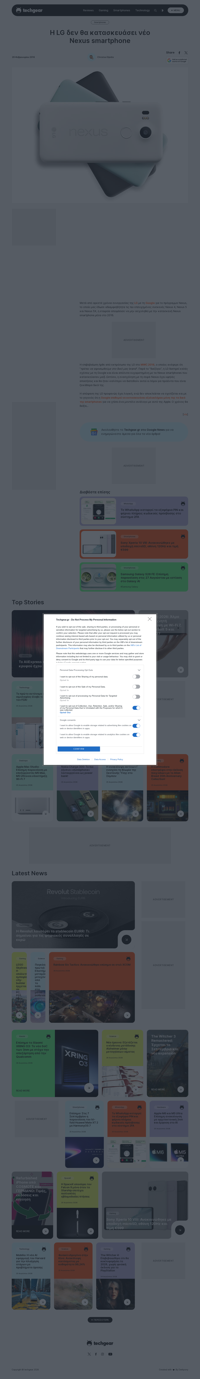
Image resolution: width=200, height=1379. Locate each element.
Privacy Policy (116, 759)
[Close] (150, 620)
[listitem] (100, 670)
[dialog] (100, 689)
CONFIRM (78, 749)
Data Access (100, 759)
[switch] (136, 677)
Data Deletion (83, 759)
